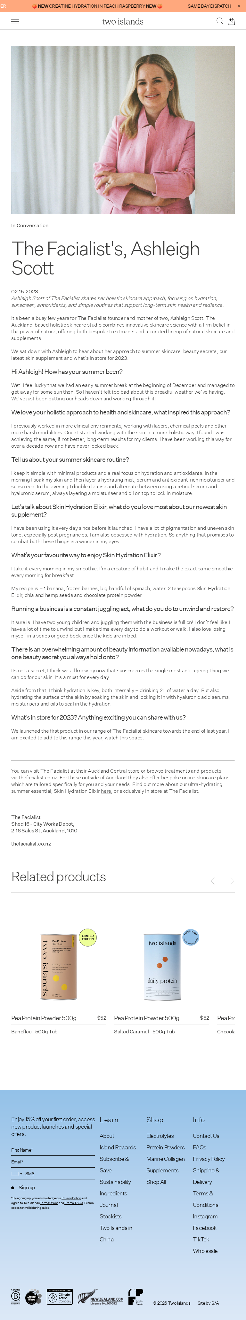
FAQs (199, 1147)
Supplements (162, 1170)
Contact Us (206, 1135)
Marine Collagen (165, 1158)
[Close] (239, 6)
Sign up (27, 1188)
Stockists (110, 1216)
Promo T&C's (73, 1203)
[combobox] (18, 1174)
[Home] (123, 21)
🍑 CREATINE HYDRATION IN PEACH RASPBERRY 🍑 (82, 6)
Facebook (205, 1227)
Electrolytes (160, 1135)
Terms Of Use (49, 1203)
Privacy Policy (71, 1198)
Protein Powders (165, 1147)
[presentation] (229, 881)
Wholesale (205, 1250)
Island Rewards (118, 1147)
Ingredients (113, 1193)
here (106, 791)
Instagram (205, 1216)
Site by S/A (208, 1303)
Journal (109, 1204)
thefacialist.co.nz (38, 778)
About (107, 1135)
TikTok (201, 1239)
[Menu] (15, 21)
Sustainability (115, 1181)
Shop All (156, 1181)
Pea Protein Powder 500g (44, 1018)
